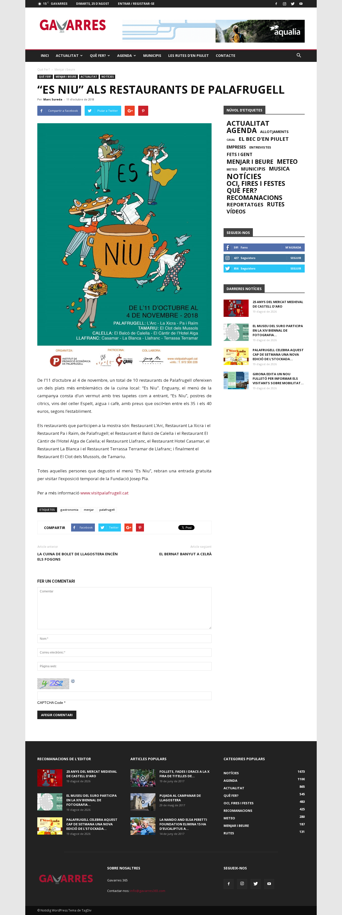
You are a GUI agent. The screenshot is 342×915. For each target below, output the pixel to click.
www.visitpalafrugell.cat (104, 493)
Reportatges (245, 204)
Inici (45, 55)
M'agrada (293, 247)
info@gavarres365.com (147, 890)
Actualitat (67, 55)
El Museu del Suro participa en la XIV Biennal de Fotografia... (278, 330)
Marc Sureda (52, 99)
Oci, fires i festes (256, 183)
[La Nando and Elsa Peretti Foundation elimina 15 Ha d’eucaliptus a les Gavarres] (142, 826)
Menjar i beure (66, 76)
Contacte (225, 55)
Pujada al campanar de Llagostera (180, 797)
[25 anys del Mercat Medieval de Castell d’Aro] (236, 308)
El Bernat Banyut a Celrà (185, 553)
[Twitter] (292, 4)
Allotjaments (274, 131)
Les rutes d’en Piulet (188, 55)
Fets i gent (239, 154)
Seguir (295, 258)
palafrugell (107, 509)
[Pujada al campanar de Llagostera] (142, 802)
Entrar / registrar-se (136, 4)
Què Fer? (98, 55)
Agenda (124, 55)
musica (279, 168)
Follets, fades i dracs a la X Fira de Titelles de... (184, 773)
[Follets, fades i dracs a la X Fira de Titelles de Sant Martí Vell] (142, 778)
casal (231, 140)
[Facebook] (276, 4)
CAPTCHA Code (50, 703)
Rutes (275, 204)
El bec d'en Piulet (264, 139)
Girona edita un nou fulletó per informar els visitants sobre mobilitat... (278, 378)
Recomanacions (254, 197)
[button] (299, 56)
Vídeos (236, 211)
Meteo (287, 161)
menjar (89, 509)
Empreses (236, 147)
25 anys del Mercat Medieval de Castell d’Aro (278, 304)
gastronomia (69, 509)
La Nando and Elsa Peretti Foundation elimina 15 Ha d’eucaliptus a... (183, 824)
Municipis (152, 55)
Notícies (107, 76)
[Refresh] (73, 681)
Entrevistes (260, 147)
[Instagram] (284, 4)
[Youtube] (301, 4)
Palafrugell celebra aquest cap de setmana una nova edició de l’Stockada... (278, 354)
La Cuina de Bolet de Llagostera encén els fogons (77, 556)
